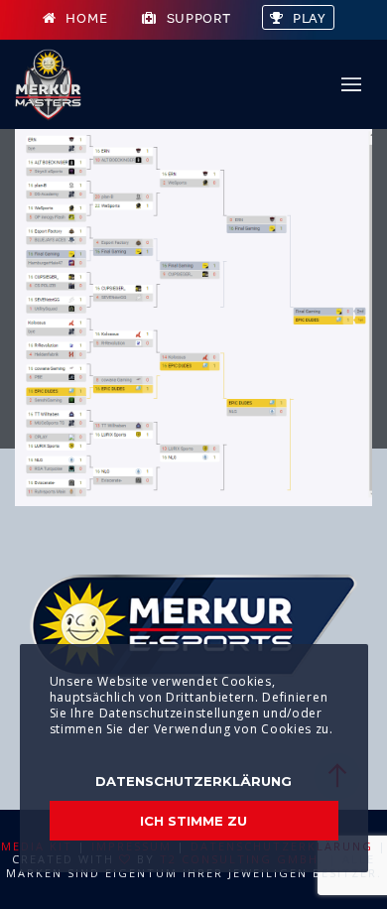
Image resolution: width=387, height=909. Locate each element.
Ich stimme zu (193, 821)
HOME (86, 18)
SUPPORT (199, 18)
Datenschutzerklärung (193, 781)
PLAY (309, 18)
